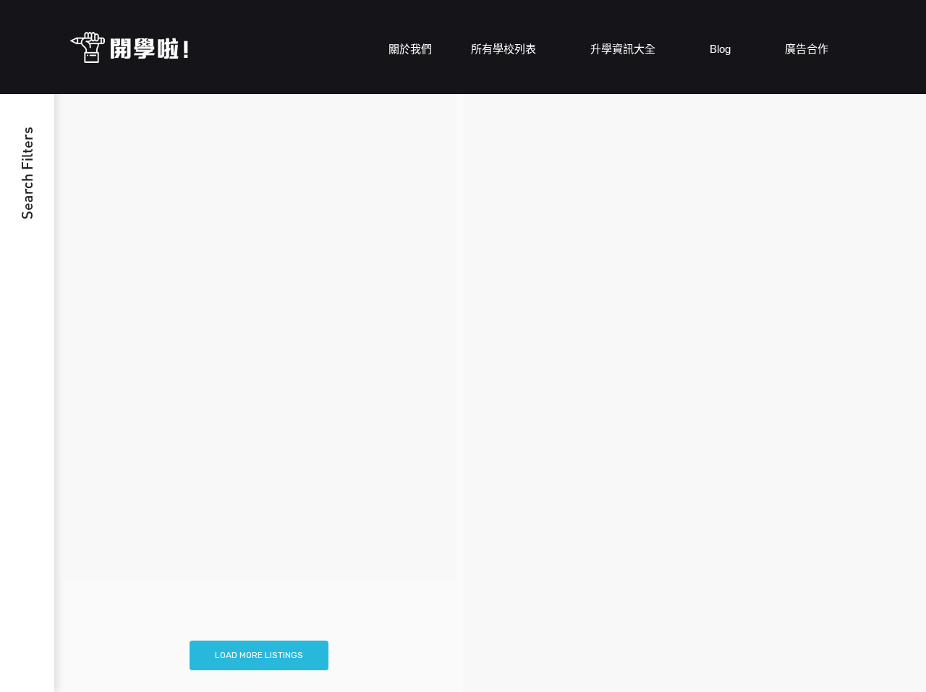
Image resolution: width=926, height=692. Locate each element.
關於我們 (410, 49)
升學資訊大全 (624, 49)
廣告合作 (806, 49)
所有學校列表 (505, 49)
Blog (722, 49)
